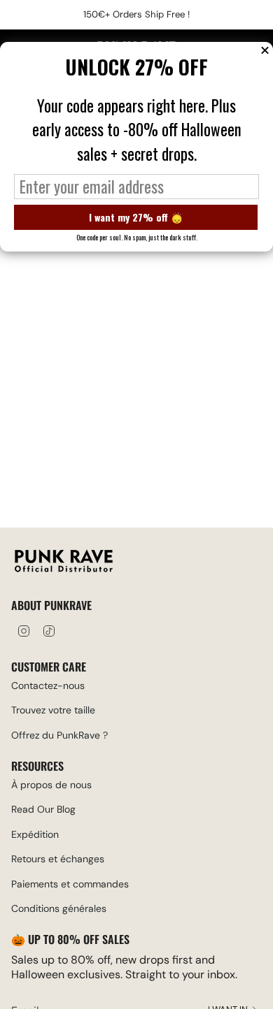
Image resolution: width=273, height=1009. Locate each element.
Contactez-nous (48, 685)
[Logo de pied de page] (63, 563)
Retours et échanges (57, 858)
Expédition (35, 834)
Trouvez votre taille (53, 710)
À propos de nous (51, 784)
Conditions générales (58, 908)
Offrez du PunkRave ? (59, 735)
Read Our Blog (43, 809)
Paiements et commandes (70, 884)
